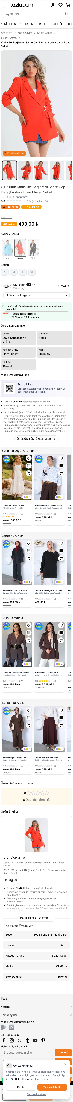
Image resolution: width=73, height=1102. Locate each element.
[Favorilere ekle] (29, 458)
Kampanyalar (9, 1015)
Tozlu (4, 998)
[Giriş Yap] (53, 5)
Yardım (5, 1006)
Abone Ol (63, 1052)
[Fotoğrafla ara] (66, 14)
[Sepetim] (68, 5)
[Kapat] (65, 1064)
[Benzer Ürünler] (29, 466)
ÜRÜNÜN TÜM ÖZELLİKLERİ (34, 438)
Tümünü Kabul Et (52, 1087)
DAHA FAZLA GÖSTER (34, 918)
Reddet (21, 1087)
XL (32, 272)
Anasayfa (6, 32)
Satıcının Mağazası (20, 295)
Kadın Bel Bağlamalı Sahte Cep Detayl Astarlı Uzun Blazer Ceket (36, 44)
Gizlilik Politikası (19, 1079)
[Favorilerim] (60, 5)
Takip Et (65, 286)
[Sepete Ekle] (29, 473)
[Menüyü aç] (6, 5)
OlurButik (17, 401)
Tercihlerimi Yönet (36, 1094)
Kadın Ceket (44, 32)
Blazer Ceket (9, 37)
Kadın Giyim (25, 32)
